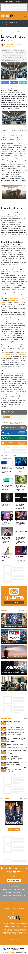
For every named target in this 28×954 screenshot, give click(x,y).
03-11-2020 (20, 44)
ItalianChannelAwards (19, 895)
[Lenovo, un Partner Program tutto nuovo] (7, 497)
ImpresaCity (21, 889)
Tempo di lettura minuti (7, 46)
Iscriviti (22, 427)
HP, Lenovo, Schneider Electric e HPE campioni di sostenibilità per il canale (20, 487)
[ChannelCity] (7, 15)
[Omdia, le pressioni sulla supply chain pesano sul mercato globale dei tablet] (7, 461)
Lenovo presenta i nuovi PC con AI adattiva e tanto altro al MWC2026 (21, 522)
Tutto (25, 718)
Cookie (11, 939)
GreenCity (20, 892)
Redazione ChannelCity (9, 44)
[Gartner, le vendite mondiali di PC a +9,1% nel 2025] (7, 550)
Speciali (13, 904)
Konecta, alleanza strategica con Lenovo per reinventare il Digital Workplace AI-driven (21, 505)
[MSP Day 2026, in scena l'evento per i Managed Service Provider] (14, 652)
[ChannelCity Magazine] (14, 813)
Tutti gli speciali (22, 610)
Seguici (22, 438)
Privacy (17, 939)
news (9, 30)
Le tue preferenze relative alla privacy (15, 949)
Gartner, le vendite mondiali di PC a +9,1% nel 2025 (6, 558)
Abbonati (22, 443)
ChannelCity (18, 1)
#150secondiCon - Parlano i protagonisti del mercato (13, 673)
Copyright (14, 908)
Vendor (24, 79)
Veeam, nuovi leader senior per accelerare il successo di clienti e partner (6, 539)
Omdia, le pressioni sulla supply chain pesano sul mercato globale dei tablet (7, 470)
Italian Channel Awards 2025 (10, 22)
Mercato (19, 79)
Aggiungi (22, 432)
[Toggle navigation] (25, 15)
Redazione (6, 908)
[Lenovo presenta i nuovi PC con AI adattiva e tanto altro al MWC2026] (21, 515)
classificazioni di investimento (12, 136)
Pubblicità (21, 908)
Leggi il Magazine (14, 829)
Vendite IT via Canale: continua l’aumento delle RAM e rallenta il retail (21, 469)
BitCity (5, 889)
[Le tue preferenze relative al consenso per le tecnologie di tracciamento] (20, 952)
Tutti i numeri (23, 798)
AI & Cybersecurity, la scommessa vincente (14, 626)
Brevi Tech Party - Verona (9, 642)
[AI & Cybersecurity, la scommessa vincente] (14, 620)
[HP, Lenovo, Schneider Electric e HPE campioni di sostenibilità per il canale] (21, 479)
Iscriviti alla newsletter (14, 880)
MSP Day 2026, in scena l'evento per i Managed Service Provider (12, 657)
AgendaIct (14, 898)
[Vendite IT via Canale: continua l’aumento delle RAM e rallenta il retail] (21, 461)
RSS (14, 912)
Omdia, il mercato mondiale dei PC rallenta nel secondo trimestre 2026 (7, 487)
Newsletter (6, 24)
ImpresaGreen (7, 895)
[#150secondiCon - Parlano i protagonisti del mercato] (14, 668)
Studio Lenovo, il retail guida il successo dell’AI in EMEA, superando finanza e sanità (20, 559)
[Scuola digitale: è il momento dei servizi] (14, 683)
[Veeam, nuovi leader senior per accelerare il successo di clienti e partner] (7, 531)
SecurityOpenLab (10, 892)
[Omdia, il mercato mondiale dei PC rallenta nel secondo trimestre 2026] (7, 479)
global (16, 139)
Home (4, 30)
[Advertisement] (14, 861)
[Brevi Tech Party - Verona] (14, 636)
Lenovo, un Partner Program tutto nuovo (6, 504)
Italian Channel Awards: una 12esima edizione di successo (6, 522)
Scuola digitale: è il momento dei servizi (13, 690)
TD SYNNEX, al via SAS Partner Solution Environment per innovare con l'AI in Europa (20, 540)
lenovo (7, 416)
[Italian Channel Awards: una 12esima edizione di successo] (7, 515)
